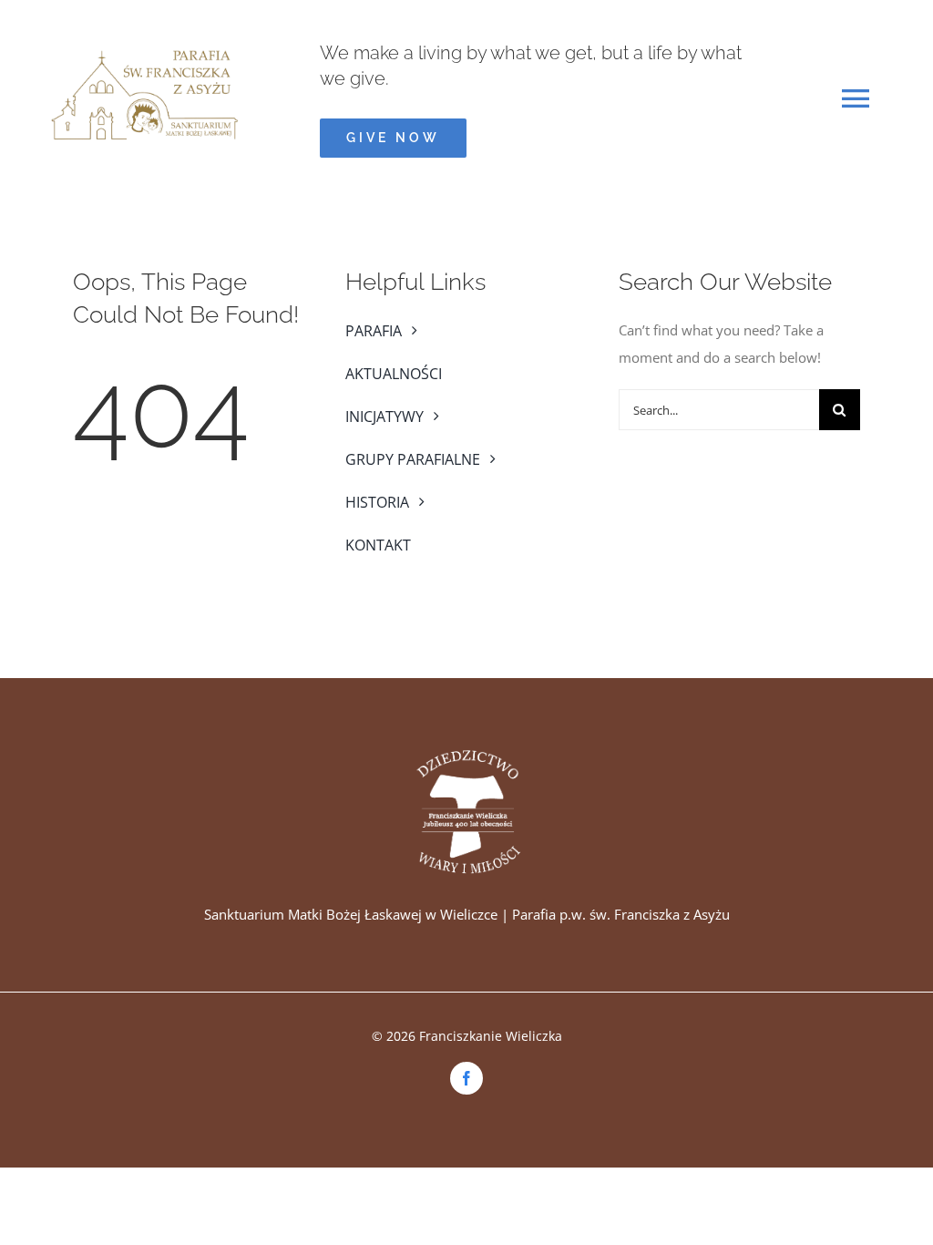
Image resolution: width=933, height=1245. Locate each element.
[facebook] (466, 1078)
